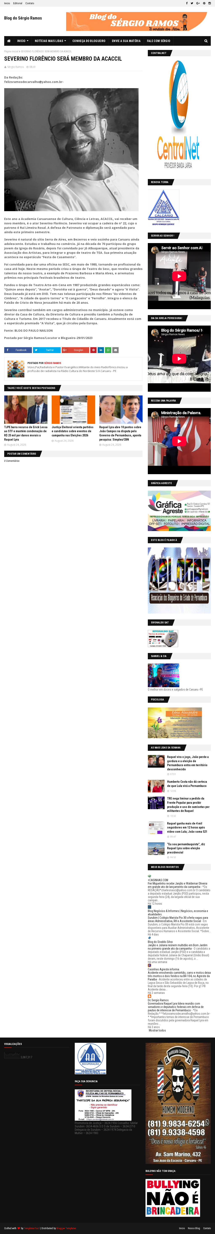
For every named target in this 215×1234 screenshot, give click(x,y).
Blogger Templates (66, 1228)
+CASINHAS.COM (158, 880)
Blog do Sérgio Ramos (23, 18)
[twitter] (192, 3)
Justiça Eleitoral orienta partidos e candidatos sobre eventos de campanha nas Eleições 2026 (72, 431)
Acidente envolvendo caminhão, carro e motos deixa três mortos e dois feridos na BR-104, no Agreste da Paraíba (179, 976)
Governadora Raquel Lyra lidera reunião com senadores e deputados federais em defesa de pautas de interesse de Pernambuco (176, 1007)
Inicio (7, 3)
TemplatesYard (32, 1228)
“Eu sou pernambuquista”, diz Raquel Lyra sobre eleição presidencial (186, 848)
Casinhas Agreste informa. (164, 969)
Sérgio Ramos (15, 67)
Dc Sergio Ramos (158, 1000)
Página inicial (11, 51)
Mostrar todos (157, 1030)
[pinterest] (204, 3)
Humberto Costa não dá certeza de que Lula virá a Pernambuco (187, 784)
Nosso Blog (194, 1228)
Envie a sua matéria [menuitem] (126, 41)
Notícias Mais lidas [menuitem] (49, 41)
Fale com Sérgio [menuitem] (158, 41)
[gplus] (198, 3)
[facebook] (187, 3)
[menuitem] (9, 41)
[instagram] (209, 3)
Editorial (17, 3)
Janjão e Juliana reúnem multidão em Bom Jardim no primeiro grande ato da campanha (177, 946)
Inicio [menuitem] (21, 41)
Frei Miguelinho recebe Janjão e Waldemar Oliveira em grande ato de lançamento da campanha (177, 885)
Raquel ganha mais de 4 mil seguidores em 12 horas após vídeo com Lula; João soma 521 (187, 827)
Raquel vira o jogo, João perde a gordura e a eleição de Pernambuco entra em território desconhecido (188, 763)
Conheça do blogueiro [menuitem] (88, 41)
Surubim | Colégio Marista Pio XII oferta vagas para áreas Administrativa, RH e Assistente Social (178, 919)
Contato (29, 3)
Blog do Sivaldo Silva (160, 941)
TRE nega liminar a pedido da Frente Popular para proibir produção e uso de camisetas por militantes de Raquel (188, 805)
